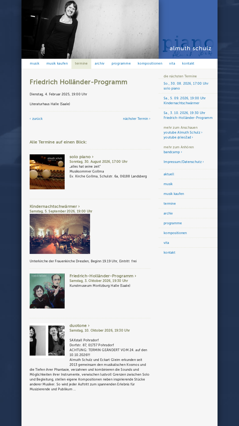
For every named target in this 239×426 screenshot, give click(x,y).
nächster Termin (135, 119)
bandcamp (172, 152)
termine (81, 63)
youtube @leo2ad (177, 137)
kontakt (188, 63)
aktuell (169, 174)
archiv (100, 63)
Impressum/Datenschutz (183, 162)
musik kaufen (57, 63)
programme (121, 63)
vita (172, 63)
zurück (37, 119)
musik (34, 63)
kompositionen (150, 63)
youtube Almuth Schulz (182, 132)
